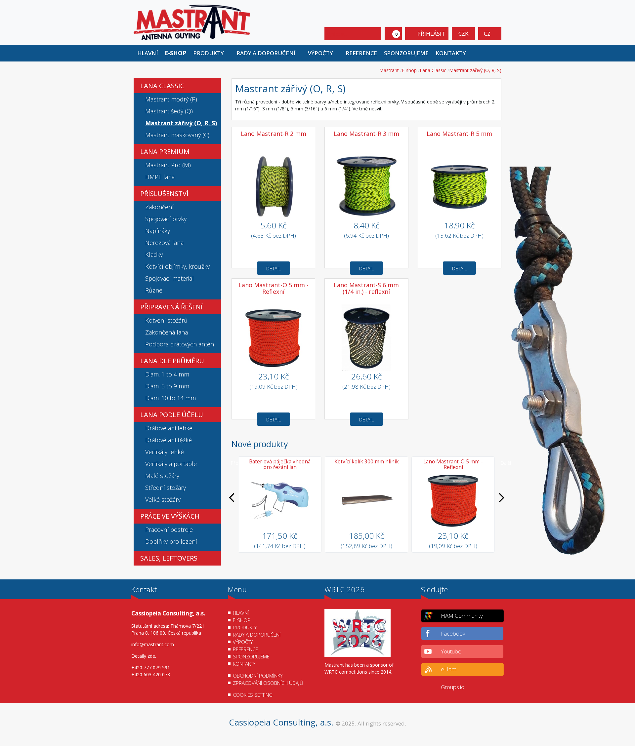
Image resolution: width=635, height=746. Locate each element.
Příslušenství (164, 193)
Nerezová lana (164, 243)
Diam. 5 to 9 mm (167, 386)
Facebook (453, 633)
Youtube (451, 651)
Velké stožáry (163, 499)
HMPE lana (160, 177)
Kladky (154, 254)
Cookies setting (253, 694)
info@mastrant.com (152, 644)
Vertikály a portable (171, 464)
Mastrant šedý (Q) (169, 111)
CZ (488, 33)
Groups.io (452, 687)
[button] (211, 53)
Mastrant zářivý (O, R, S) (181, 123)
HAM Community (462, 615)
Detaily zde (143, 656)
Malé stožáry (162, 476)
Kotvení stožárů (166, 320)
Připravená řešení (171, 306)
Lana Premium (165, 151)
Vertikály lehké (164, 452)
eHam (448, 669)
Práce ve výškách (169, 516)
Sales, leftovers (168, 558)
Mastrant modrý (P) (171, 99)
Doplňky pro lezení (171, 541)
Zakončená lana (166, 332)
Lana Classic (162, 85)
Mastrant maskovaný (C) (177, 135)
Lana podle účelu (171, 414)
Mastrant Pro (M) (168, 165)
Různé (153, 290)
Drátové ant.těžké (168, 440)
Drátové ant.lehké (168, 428)
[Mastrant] (192, 22)
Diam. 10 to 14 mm (170, 398)
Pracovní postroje (169, 529)
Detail (273, 268)
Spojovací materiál (169, 278)
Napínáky (157, 231)
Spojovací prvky (166, 219)
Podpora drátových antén (179, 344)
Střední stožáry (165, 487)
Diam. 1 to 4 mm (167, 374)
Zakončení (159, 207)
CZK (463, 33)
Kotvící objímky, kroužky (177, 266)
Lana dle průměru (172, 360)
